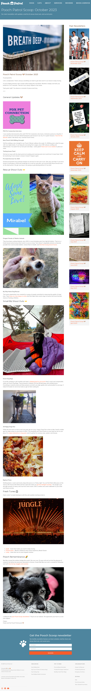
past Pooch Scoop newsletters (20, 616)
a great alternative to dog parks (17, 433)
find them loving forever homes (48, 245)
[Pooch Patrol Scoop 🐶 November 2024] (79, 59)
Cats (39, 3)
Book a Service (83, 3)
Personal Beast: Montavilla (60, 667)
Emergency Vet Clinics (80, 671)
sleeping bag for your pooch (38, 381)
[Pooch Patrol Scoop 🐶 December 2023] (79, 165)
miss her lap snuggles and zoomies (18, 564)
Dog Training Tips (35, 671)
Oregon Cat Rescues (79, 667)
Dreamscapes (10, 550)
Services (58, 3)
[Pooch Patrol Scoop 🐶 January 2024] (79, 132)
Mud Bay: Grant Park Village (60, 671)
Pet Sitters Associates (20, 676)
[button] (50, 653)
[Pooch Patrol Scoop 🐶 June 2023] (79, 260)
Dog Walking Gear (35, 667)
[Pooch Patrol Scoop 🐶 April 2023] (79, 318)
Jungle (7, 549)
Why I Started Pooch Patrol (81, 684)
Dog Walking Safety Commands (38, 674)
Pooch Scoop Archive (79, 682)
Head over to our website (48, 146)
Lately (7, 552)
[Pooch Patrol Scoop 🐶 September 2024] (79, 94)
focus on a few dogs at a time (18, 296)
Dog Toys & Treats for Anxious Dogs (39, 669)
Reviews (69, 3)
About (48, 3)
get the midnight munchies (44, 484)
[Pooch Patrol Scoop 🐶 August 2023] (79, 204)
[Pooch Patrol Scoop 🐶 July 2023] (79, 237)
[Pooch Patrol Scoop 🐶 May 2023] (79, 283)
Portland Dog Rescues (80, 669)
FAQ (76, 679)
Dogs (31, 3)
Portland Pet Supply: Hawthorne (61, 669)
